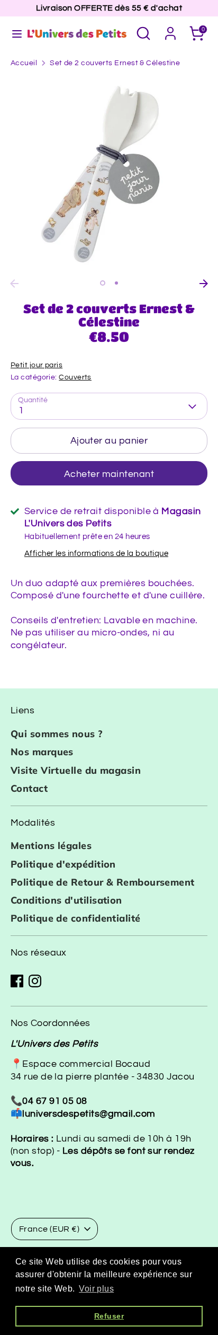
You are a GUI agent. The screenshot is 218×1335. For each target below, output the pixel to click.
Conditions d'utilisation (66, 900)
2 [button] (116, 283)
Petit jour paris (36, 365)
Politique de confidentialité (76, 918)
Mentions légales (51, 845)
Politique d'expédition (63, 864)
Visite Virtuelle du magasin (76, 770)
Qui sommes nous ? (57, 734)
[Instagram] (35, 981)
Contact (29, 788)
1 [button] (102, 283)
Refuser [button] (109, 1316)
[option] (109, 175)
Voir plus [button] (96, 1288)
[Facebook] (17, 981)
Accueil (24, 63)
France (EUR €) (49, 1229)
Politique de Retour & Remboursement (103, 882)
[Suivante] (203, 283)
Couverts (75, 377)
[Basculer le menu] (12, 33)
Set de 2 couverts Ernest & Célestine (115, 63)
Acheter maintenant (109, 474)
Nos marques (42, 752)
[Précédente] (14, 283)
